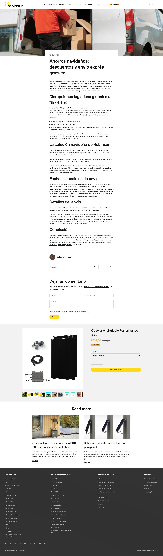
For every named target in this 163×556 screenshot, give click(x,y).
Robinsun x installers (11, 518)
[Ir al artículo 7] (61, 394)
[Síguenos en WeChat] (45, 544)
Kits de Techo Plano (58, 495)
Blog (6, 482)
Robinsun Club (9, 498)
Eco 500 (54, 479)
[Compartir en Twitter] (94, 267)
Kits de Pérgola (56, 502)
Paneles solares (103, 497)
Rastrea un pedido (11, 521)
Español (22, 550)
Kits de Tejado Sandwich (59, 515)
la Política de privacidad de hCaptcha (96, 287)
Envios (146, 489)
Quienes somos (10, 479)
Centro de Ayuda (10, 495)
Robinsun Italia (9, 508)
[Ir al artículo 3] (36, 394)
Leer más (35, 460)
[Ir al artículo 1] (24, 394)
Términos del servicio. (56, 289)
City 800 (54, 489)
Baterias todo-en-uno (105, 485)
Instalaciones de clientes (13, 485)
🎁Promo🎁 (114, 4)
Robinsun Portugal (11, 511)
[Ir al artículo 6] (55, 394)
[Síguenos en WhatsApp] (40, 544)
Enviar (54, 317)
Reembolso (148, 485)
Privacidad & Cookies (151, 479)
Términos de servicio (151, 482)
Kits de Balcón (56, 505)
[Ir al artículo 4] (42, 394)
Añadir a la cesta (116, 369)
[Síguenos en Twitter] (10, 544)
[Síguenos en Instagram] (15, 544)
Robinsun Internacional (12, 515)
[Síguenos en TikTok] (30, 544)
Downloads (8, 531)
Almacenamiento (75, 4)
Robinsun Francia (10, 505)
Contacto (102, 4)
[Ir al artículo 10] (79, 394)
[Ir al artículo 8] (67, 394)
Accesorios (89, 4)
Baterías (100, 479)
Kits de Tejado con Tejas (59, 511)
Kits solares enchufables (54, 4)
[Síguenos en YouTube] (25, 544)
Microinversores (103, 501)
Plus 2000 (54, 492)
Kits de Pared (55, 508)
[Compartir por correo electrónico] (110, 267)
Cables (100, 504)
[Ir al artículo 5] (49, 394)
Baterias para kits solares (106, 482)
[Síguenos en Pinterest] (20, 544)
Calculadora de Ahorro (58, 521)
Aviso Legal (148, 492)
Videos (7, 528)
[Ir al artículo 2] (30, 394)
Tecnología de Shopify (152, 550)
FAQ (6, 492)
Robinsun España (10, 502)
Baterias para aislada (104, 489)
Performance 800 (57, 482)
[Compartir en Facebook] (87, 267)
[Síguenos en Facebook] (5, 544)
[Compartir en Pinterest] (102, 267)
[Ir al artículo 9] (73, 394)
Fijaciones (101, 507)
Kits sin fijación (56, 518)
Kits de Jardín (55, 498)
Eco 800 (54, 485)
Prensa (7, 525)
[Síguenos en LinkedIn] (35, 544)
